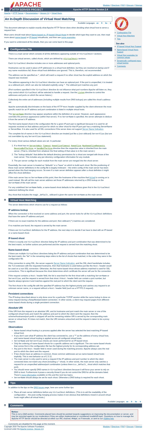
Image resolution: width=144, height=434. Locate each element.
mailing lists (109, 418)
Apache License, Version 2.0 (31, 429)
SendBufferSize (44, 148)
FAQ (123, 5)
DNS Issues (39, 387)
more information (29, 375)
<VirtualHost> (70, 59)
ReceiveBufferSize (23, 148)
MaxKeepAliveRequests (93, 146)
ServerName (18, 114)
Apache (7, 13)
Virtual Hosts (56, 13)
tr (110, 23)
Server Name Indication (92, 129)
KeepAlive (76, 146)
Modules (106, 5)
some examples (68, 37)
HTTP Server (18, 13)
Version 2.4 (44, 13)
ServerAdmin (35, 146)
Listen (81, 92)
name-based (20, 37)
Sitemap (138, 5)
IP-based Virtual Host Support (129, 46)
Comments (121, 66)
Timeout (47, 146)
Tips (119, 39)
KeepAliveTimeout (61, 146)
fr (102, 23)
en (97, 23)
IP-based (33, 37)
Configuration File (124, 33)
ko (106, 23)
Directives (116, 5)
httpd (92, 177)
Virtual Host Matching (126, 36)
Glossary (130, 5)
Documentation (32, 13)
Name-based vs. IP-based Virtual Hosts (48, 35)
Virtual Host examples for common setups (127, 56)
